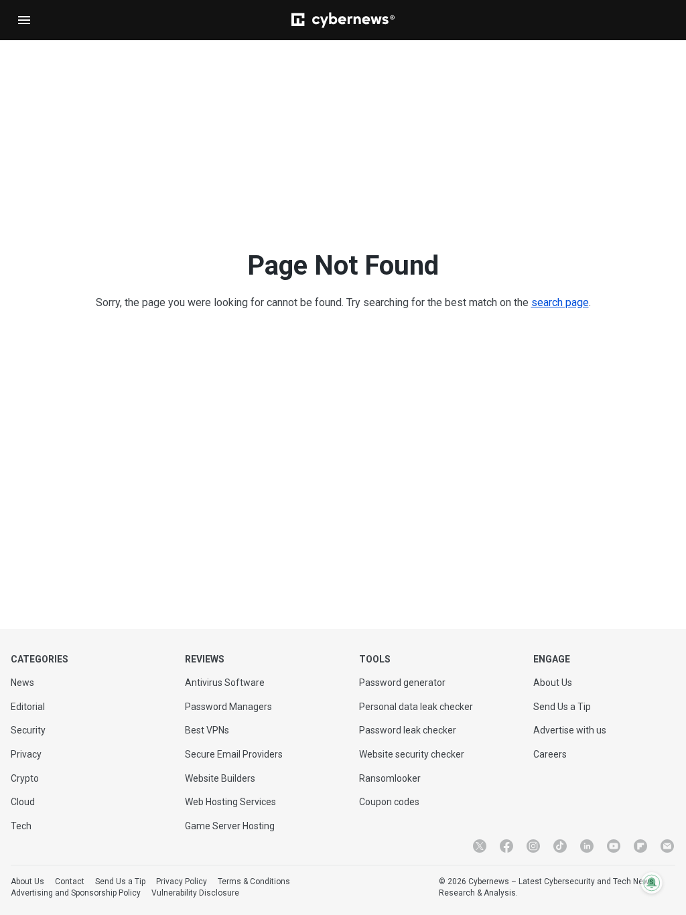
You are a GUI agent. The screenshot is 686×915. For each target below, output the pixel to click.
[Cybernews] (343, 20)
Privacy (26, 754)
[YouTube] (614, 846)
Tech (21, 826)
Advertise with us (569, 730)
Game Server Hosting (230, 826)
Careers (550, 754)
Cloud (23, 801)
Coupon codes (389, 801)
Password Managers (228, 706)
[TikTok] (560, 846)
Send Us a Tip (562, 706)
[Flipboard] (640, 846)
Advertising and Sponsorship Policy (76, 893)
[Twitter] (480, 846)
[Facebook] (506, 846)
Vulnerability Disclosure (195, 893)
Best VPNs (207, 730)
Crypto (25, 778)
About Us (552, 682)
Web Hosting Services (230, 801)
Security (28, 730)
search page (560, 302)
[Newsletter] (667, 846)
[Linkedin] (587, 846)
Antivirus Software (225, 682)
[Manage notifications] (652, 883)
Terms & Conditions (254, 881)
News (22, 682)
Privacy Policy (181, 881)
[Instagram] (533, 846)
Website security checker (411, 754)
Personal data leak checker (416, 706)
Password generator (402, 682)
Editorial (28, 706)
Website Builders (220, 778)
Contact (69, 881)
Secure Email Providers (234, 754)
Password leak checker (407, 730)
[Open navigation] (24, 20)
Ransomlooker (390, 778)
